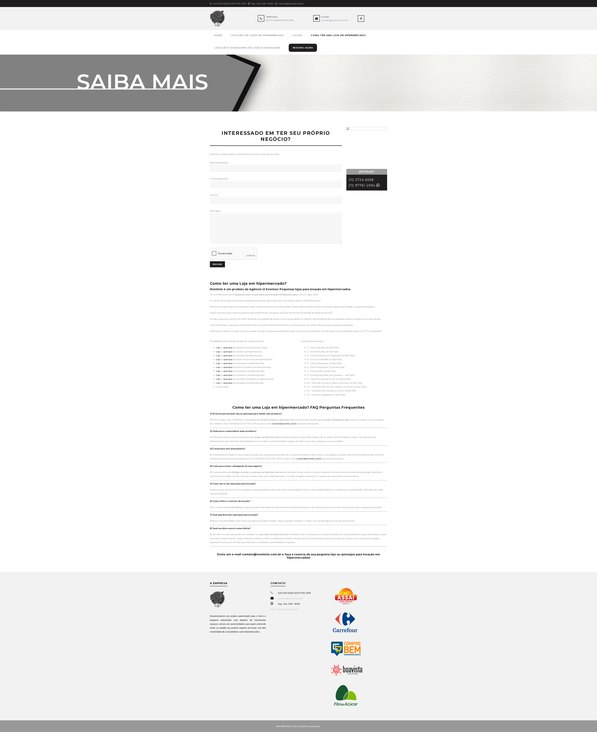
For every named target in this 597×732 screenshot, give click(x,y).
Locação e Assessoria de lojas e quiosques (247, 47)
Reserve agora (303, 48)
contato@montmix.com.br (291, 3)
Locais (297, 35)
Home (218, 35)
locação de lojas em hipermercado (257, 35)
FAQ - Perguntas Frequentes (285, 609)
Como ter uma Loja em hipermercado (338, 35)
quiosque (227, 347)
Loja (218, 347)
